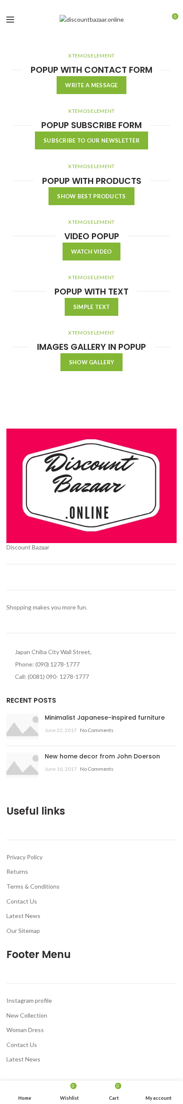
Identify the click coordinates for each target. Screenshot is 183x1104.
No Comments (97, 730)
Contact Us (21, 901)
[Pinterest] (92, 5)
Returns (17, 871)
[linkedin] (101, 5)
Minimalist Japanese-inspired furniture (105, 717)
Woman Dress (25, 1029)
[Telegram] (111, 5)
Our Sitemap (23, 930)
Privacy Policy (24, 857)
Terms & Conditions (33, 886)
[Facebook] (72, 5)
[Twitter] (82, 5)
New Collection (26, 1015)
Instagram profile (29, 1000)
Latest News (23, 915)
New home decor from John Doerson (102, 756)
